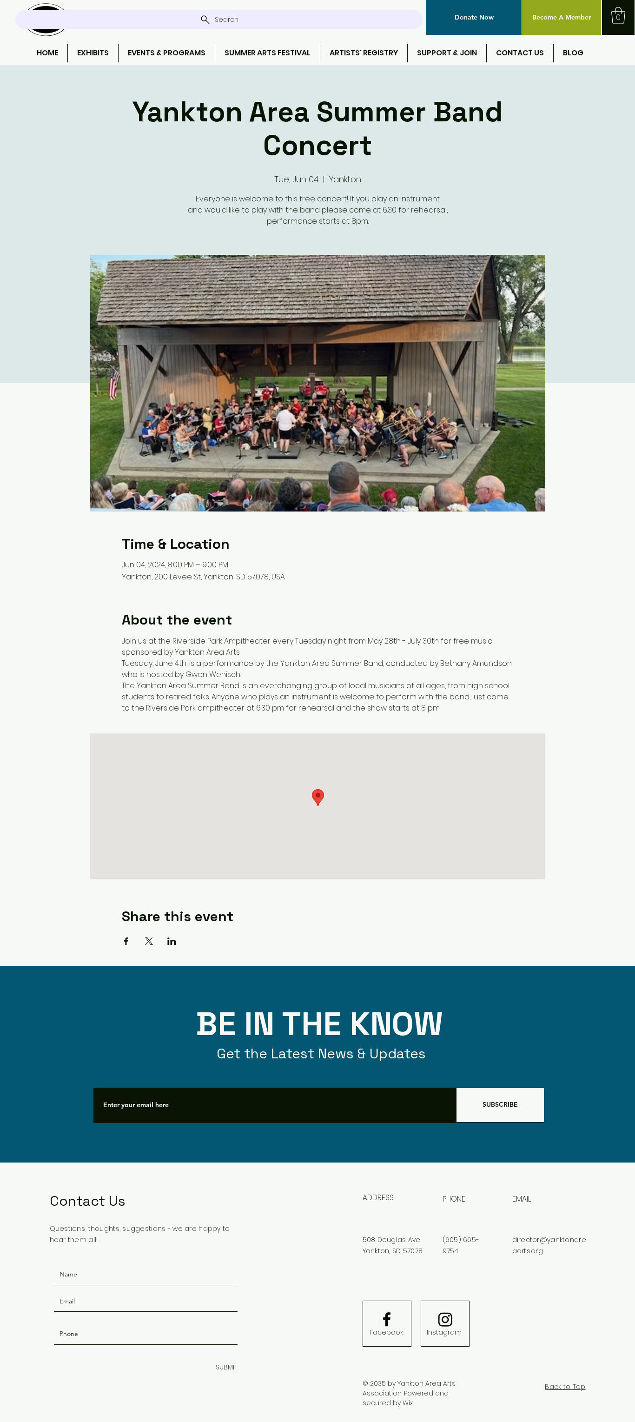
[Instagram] (445, 1319)
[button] (474, 17)
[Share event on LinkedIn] (171, 941)
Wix (408, 1403)
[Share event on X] (149, 941)
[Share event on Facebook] (126, 941)
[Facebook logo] (386, 1319)
